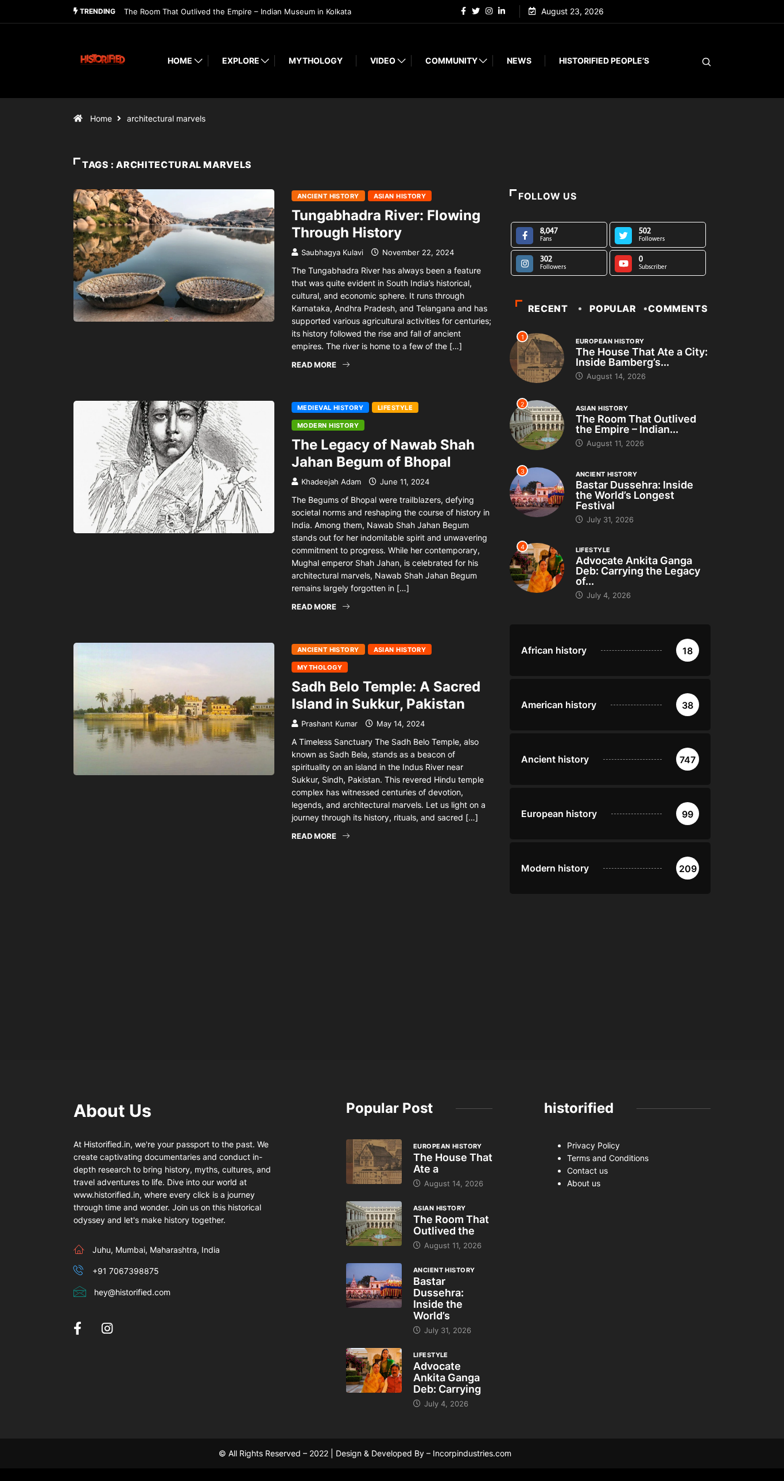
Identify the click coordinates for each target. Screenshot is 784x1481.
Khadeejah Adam (331, 481)
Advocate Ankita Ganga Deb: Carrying (447, 1377)
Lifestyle (395, 408)
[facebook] (463, 11)
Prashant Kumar (329, 723)
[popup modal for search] (692, 61)
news (519, 60)
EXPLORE (240, 60)
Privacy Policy (593, 1145)
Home (180, 60)
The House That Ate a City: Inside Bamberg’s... (642, 357)
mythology (316, 60)
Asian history (400, 196)
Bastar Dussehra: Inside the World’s (438, 1298)
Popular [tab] (612, 308)
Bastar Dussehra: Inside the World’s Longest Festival (634, 495)
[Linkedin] (501, 11)
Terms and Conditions (608, 1158)
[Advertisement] (282, 952)
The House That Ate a (452, 1163)
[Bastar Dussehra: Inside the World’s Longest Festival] (374, 1285)
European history (610, 341)
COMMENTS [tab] (678, 308)
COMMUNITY (451, 60)
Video (382, 60)
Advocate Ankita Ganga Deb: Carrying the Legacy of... (638, 570)
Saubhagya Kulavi (332, 252)
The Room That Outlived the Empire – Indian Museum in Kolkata (237, 11)
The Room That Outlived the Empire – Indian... (636, 424)
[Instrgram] (489, 11)
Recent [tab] (548, 308)
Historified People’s (604, 60)
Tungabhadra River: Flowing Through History (386, 224)
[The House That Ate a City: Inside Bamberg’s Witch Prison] (374, 1161)
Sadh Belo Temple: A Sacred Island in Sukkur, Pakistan (386, 695)
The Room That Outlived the (451, 1225)
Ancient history (328, 196)
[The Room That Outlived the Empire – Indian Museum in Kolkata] (374, 1223)
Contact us (587, 1170)
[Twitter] (476, 11)
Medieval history (330, 408)
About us (583, 1183)
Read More (314, 364)
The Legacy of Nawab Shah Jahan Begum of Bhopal (383, 453)
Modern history (328, 425)
